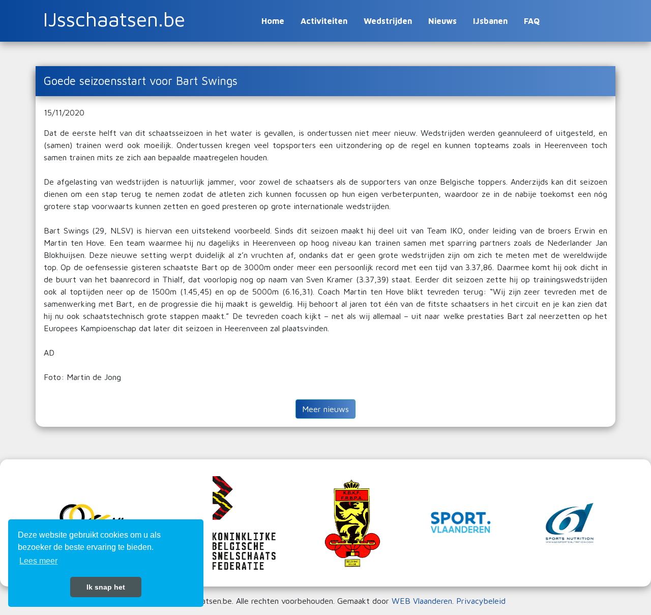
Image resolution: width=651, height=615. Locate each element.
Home (272, 20)
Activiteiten (324, 20)
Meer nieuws (325, 409)
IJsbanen (490, 20)
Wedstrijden (388, 20)
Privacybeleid (481, 600)
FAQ (532, 20)
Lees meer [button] (38, 561)
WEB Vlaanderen (422, 600)
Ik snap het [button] (105, 587)
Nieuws (442, 20)
